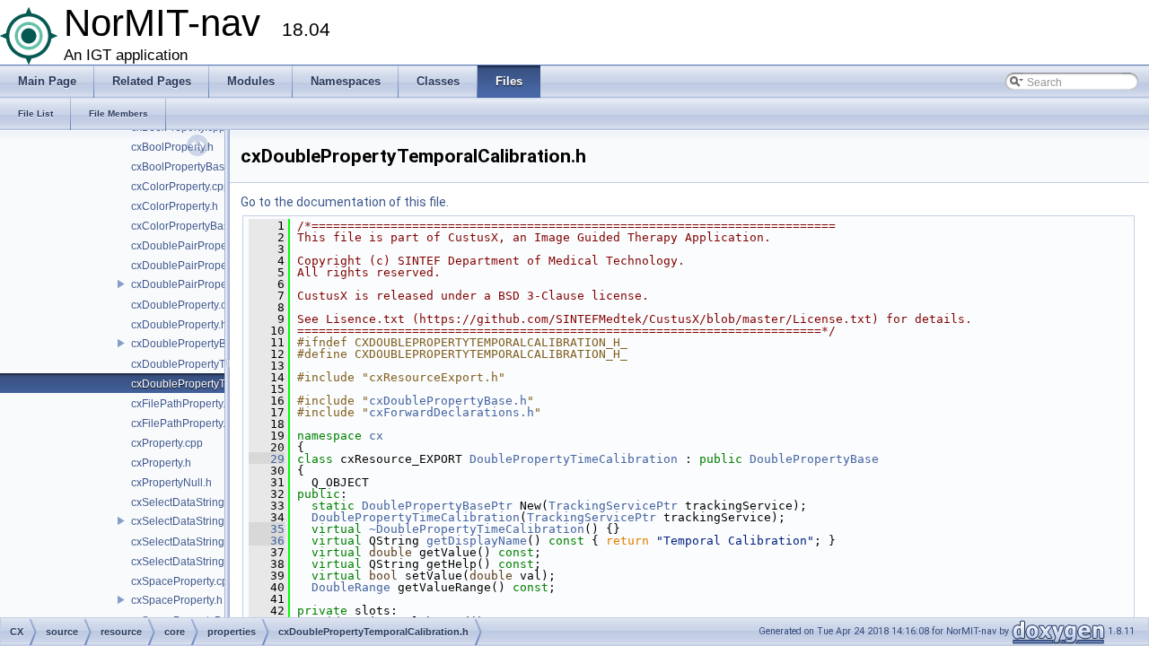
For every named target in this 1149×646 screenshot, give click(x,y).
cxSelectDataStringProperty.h (202, 521)
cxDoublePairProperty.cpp (195, 246)
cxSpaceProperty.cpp (182, 581)
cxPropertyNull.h (171, 482)
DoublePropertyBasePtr (437, 505)
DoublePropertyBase (814, 459)
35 (267, 529)
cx (376, 435)
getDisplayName (476, 540)
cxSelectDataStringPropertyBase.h (215, 561)
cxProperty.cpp (167, 443)
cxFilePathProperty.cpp (187, 403)
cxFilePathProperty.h (181, 423)
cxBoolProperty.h (172, 147)
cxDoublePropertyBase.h (192, 343)
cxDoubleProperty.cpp (185, 305)
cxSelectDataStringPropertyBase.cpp (221, 542)
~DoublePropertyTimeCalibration (476, 529)
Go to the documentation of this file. (345, 202)
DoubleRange (350, 587)
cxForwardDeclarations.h (451, 412)
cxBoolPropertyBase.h (185, 167)
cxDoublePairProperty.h (189, 265)
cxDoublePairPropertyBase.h (202, 284)
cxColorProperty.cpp (180, 186)
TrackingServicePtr (613, 505)
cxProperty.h (161, 463)
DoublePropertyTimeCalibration (573, 459)
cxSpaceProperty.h (177, 600)
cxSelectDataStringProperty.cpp (208, 502)
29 (267, 459)
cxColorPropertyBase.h (187, 226)
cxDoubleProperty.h (179, 325)
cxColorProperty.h (174, 206)
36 (267, 540)
